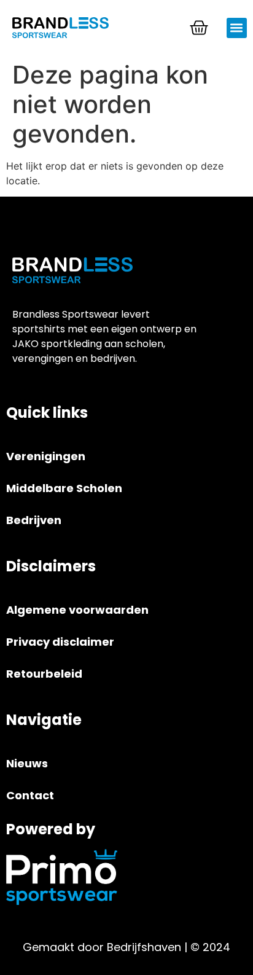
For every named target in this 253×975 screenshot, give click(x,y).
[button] (237, 28)
